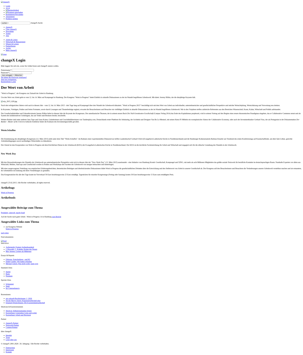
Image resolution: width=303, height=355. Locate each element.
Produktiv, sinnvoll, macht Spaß (13, 213)
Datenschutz (10, 348)
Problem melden (12, 19)
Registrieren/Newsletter (14, 14)
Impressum (10, 350)
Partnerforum (11, 46)
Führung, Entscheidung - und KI (18, 259)
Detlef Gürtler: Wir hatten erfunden (19, 262)
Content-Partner (12, 327)
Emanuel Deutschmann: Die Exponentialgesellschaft (25, 303)
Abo (7, 36)
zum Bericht (56, 217)
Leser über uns (11, 340)
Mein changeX (11, 50)
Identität (9, 335)
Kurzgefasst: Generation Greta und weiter (21, 313)
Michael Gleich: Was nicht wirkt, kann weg (22, 264)
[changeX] (5, 2)
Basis (8, 274)
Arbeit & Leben (12, 40)
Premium (9, 276)
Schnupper (10, 284)
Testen (8, 34)
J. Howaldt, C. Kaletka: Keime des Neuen (21, 249)
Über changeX (11, 29)
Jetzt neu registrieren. (9, 80)
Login (8, 6)
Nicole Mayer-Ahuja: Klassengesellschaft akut (23, 301)
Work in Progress (7, 193)
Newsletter (10, 31)
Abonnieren (10, 17)
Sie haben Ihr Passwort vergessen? (14, 77)
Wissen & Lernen (12, 44)
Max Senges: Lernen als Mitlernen (18, 251)
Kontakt (9, 352)
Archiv (8, 48)
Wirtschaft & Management (15, 42)
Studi (8, 286)
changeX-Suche (37, 23)
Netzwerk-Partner (12, 325)
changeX (9, 27)
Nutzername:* (6, 70)
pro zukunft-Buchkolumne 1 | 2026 (19, 298)
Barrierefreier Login (8, 82)
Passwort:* (5, 73)
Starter (8, 272)
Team (8, 338)
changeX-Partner (12, 323)
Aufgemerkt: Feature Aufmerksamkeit (20, 247)
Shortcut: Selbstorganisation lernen (19, 311)
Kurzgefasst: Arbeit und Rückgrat (18, 315)
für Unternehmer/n (13, 288)
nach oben (5, 233)
